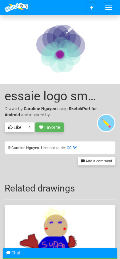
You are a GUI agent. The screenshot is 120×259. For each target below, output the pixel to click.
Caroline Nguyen (40, 108)
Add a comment (98, 161)
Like (17, 127)
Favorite (51, 127)
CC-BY (72, 148)
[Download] (87, 29)
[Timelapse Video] (103, 29)
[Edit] (70, 29)
